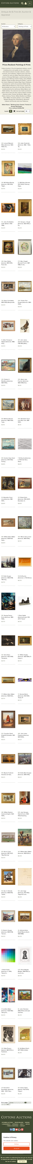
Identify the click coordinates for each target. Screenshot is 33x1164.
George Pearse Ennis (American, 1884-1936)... (7, 617)
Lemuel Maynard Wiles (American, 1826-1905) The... (7, 144)
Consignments (6, 1124)
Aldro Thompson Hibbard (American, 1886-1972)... (8, 341)
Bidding (27, 1122)
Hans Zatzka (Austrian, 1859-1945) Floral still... (6, 263)
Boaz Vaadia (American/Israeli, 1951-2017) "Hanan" (24, 617)
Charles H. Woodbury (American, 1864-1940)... (7, 381)
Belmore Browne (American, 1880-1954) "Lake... (7, 420)
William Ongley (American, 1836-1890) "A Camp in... (24, 656)
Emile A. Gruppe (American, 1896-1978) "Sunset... (7, 932)
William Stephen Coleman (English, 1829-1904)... (7, 814)
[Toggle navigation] (30, 3)
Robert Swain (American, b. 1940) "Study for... (6, 971)
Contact (22, 1125)
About (22, 1124)
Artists (28, 1124)
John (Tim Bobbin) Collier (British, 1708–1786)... (7, 223)
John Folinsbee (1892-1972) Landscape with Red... (24, 1010)
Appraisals (15, 1124)
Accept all (16, 1148)
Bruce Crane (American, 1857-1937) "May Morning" (7, 853)
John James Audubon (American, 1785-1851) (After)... (23, 341)
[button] (22, 3)
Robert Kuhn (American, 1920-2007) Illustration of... (24, 499)
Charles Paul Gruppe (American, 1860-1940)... (24, 302)
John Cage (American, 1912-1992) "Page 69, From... (23, 892)
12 (2, 1104)
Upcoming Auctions (7, 1122)
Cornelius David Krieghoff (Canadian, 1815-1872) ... (8, 735)
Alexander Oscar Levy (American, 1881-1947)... (7, 499)
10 (27, 1102)
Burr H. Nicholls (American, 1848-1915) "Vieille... (7, 892)
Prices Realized (19, 1122)
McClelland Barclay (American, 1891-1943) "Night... (7, 184)
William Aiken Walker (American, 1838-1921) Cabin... (8, 538)
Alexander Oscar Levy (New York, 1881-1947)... (24, 420)
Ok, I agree (22, 1161)
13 (4, 1104)
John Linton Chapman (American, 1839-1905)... (23, 735)
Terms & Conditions (12, 1125)
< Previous (11, 1102)
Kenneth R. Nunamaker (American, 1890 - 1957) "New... (7, 1089)
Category (20, 24)
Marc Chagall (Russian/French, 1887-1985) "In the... (24, 263)
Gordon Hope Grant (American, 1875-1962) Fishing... (8, 459)
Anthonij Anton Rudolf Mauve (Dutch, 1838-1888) (23, 932)
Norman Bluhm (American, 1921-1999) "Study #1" (23, 695)
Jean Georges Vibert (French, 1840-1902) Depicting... (23, 814)
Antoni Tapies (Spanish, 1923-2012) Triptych (23, 1089)
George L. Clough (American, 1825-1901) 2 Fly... (24, 223)
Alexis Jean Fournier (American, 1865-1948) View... (23, 381)
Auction (3, 24)
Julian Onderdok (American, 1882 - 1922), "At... (24, 144)
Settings (16, 1144)
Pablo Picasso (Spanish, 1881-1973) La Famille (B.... (7, 1050)
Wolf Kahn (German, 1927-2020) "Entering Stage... (24, 184)
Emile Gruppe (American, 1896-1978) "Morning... (7, 577)
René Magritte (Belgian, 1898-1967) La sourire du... (24, 971)
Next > (8, 1104)
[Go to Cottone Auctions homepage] (10, 3)
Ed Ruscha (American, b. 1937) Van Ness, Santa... (24, 459)
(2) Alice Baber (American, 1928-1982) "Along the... (7, 1010)
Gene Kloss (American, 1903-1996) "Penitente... (7, 656)
